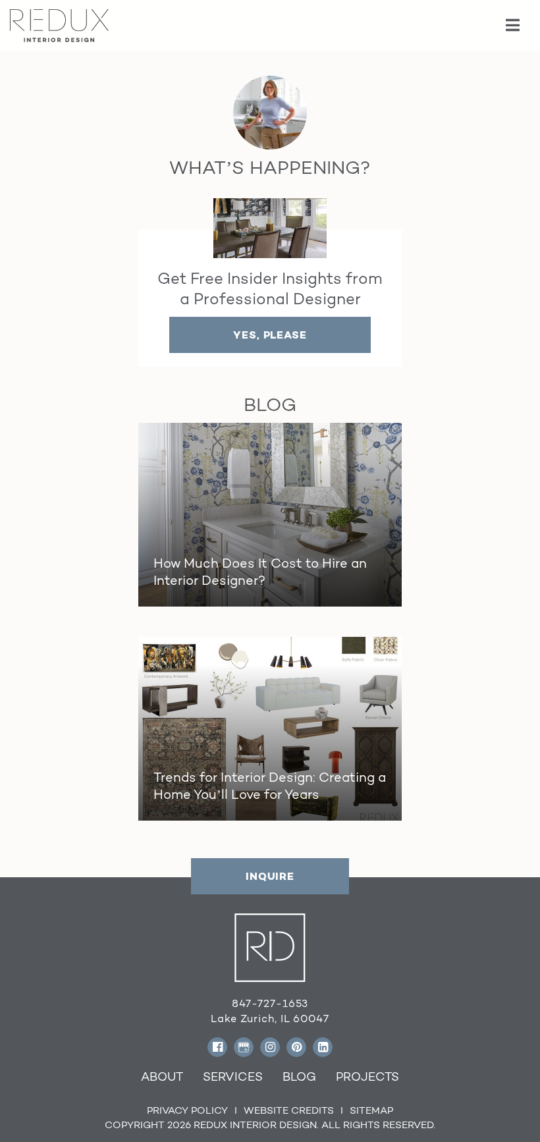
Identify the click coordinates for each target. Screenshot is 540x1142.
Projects (367, 1076)
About (162, 1076)
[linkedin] (323, 1047)
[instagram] (270, 1047)
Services (233, 1076)
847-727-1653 (270, 1003)
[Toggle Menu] (513, 25)
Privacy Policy (187, 1110)
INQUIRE (270, 876)
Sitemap (371, 1110)
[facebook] (217, 1047)
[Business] (244, 1047)
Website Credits (289, 1110)
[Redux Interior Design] (59, 25)
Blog (299, 1076)
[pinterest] (296, 1047)
